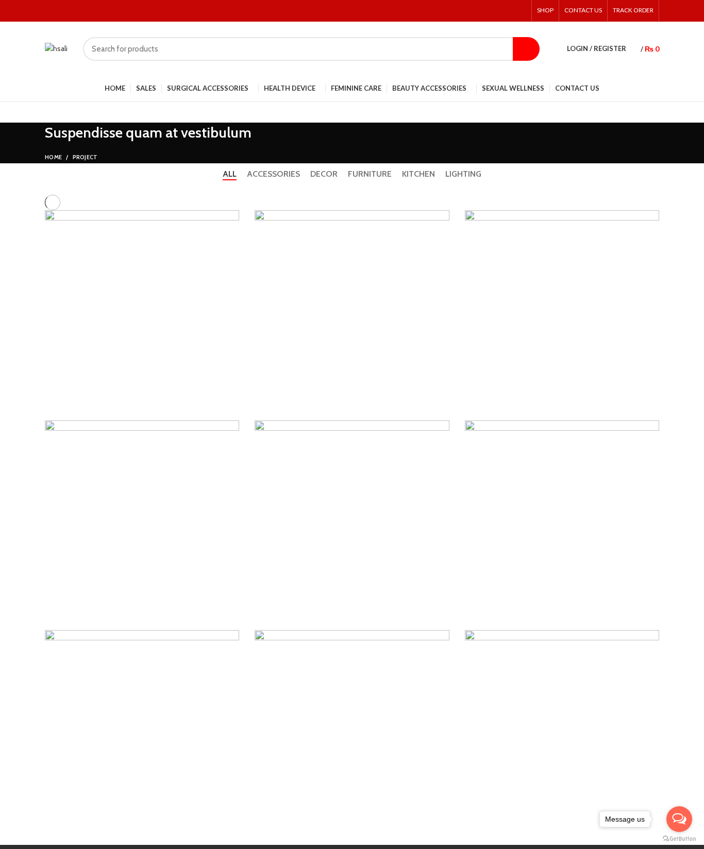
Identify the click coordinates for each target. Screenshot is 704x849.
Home (53, 157)
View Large (231, 218)
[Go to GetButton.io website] (679, 839)
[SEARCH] (526, 49)
